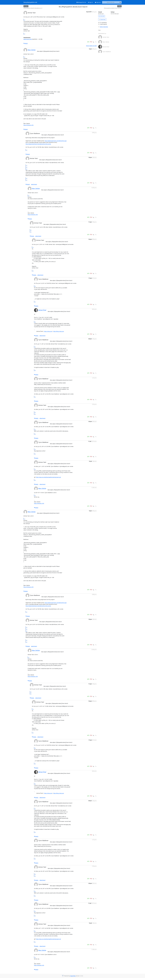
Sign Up (98, 2)
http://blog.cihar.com (58, 331)
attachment (34, 184)
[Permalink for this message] (96, 42)
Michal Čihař (42, 310)
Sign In (91, 2)
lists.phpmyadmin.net (30, 2)
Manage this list (81, 2)
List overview (101, 16)
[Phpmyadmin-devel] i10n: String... (113, 8)
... (24, 19)
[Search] (120, 2)
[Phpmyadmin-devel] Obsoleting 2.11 (32, 8)
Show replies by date (91, 45)
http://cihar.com (48, 331)
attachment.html (27, 39)
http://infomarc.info (28, 125)
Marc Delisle (31, 50)
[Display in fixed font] (94, 42)
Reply (26, 43)
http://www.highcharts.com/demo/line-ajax (56, 141)
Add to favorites (104, 26)
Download (102, 19)
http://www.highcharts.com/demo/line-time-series (38, 144)
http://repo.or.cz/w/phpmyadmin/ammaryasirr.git (48, 477)
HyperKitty (73, 976)
